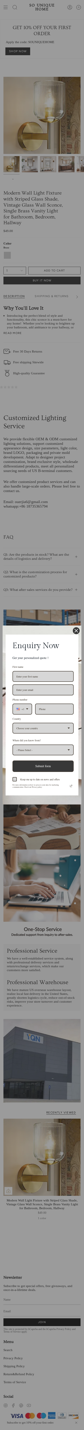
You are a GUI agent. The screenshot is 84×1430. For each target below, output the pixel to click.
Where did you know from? (26, 740)
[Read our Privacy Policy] (71, 786)
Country (16, 718)
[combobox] (22, 709)
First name (17, 666)
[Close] (76, 631)
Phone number (19, 699)
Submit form (43, 766)
